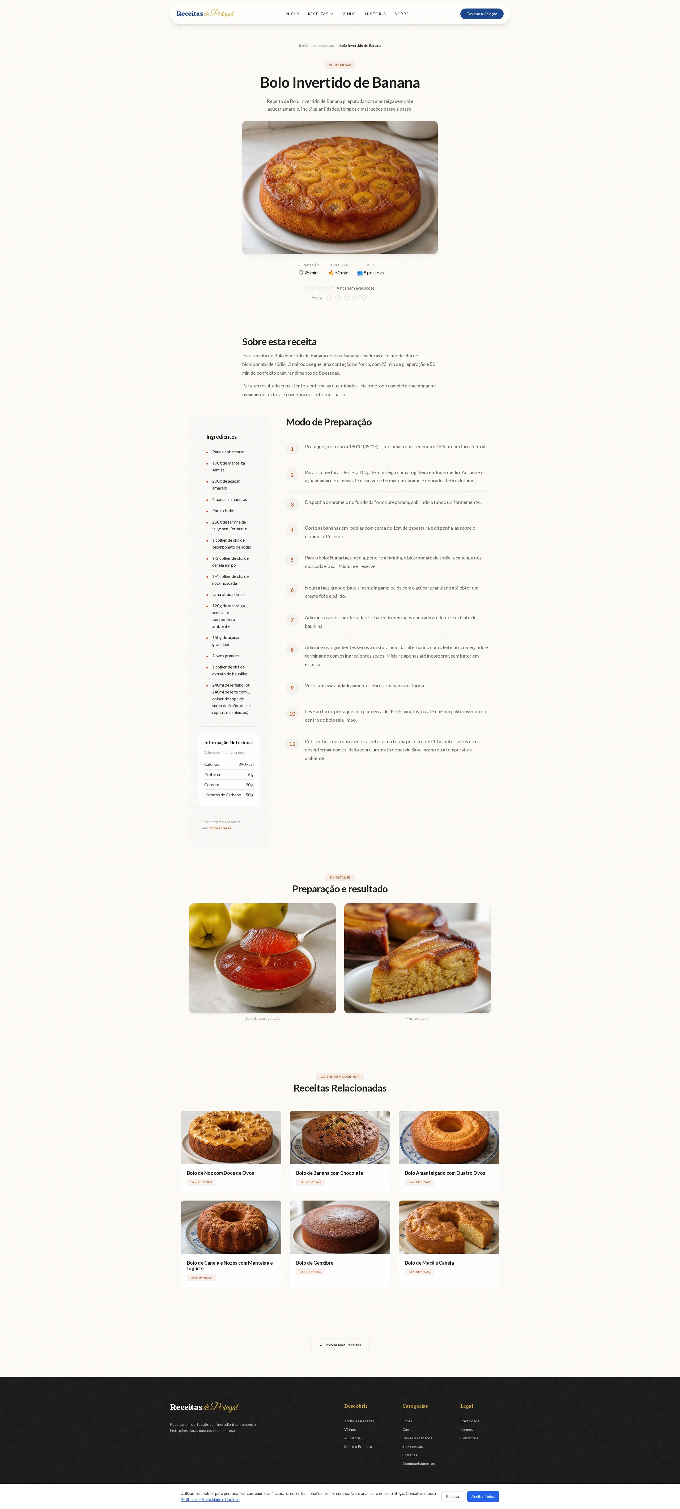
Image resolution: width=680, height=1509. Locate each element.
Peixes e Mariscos (417, 1438)
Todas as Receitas (359, 1421)
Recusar (453, 1496)
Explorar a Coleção (482, 13)
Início (303, 45)
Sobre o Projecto (358, 1446)
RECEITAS (318, 13)
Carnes (408, 1429)
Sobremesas (323, 45)
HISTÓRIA (375, 13)
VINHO (349, 13)
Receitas (204, 13)
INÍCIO (291, 13)
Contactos (469, 1438)
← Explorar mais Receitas (340, 1345)
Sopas (407, 1421)
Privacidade (469, 1421)
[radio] (329, 298)
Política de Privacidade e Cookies (210, 1499)
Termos (466, 1429)
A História (352, 1438)
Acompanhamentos (418, 1463)
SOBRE (402, 13)
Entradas (409, 1455)
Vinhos (350, 1429)
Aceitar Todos (483, 1496)
